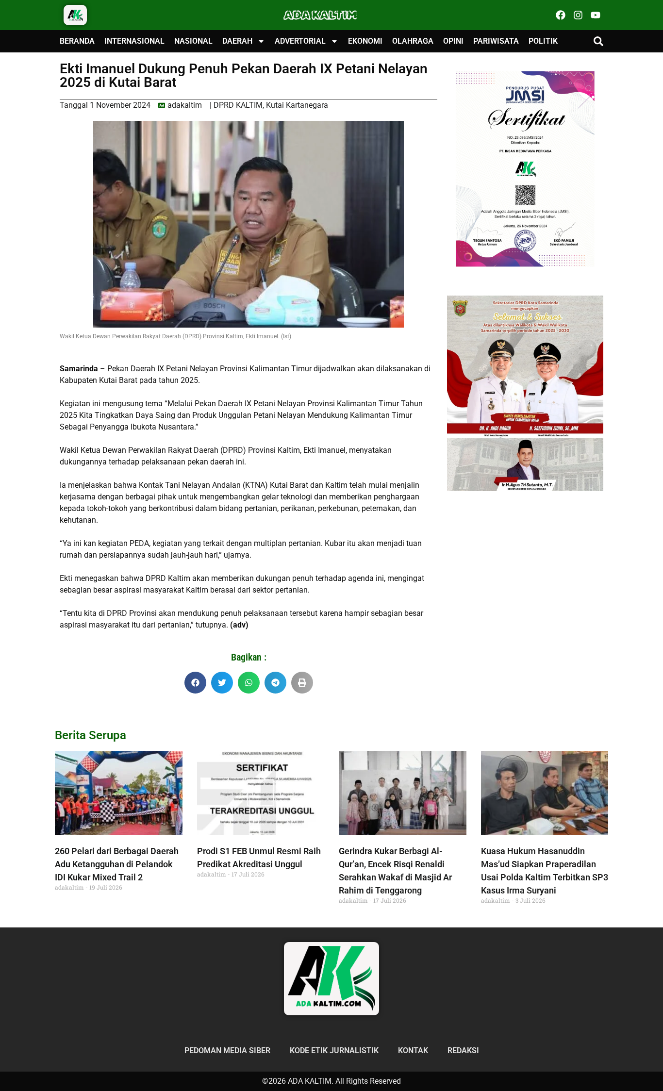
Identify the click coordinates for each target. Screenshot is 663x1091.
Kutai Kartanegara (297, 105)
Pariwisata (496, 41)
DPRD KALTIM (238, 105)
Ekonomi (365, 41)
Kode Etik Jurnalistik (334, 1050)
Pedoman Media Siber (227, 1050)
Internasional (134, 41)
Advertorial (300, 41)
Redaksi (463, 1050)
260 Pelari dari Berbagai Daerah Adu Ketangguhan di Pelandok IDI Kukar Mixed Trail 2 (117, 864)
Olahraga (412, 41)
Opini (453, 41)
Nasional (193, 41)
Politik (543, 41)
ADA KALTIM (320, 15)
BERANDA (77, 41)
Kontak (413, 1050)
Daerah (237, 41)
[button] (598, 41)
